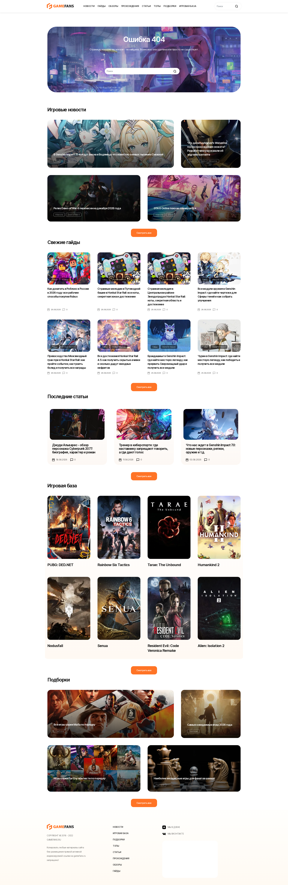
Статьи (146, 6)
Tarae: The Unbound (164, 565)
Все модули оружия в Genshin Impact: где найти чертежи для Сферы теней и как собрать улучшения (217, 294)
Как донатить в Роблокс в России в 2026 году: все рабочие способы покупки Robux (68, 292)
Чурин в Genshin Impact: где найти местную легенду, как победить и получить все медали (219, 359)
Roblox (65, 279)
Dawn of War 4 (74, 215)
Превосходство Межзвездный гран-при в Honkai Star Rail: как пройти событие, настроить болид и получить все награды (67, 361)
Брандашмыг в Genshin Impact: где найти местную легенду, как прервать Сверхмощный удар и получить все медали (168, 361)
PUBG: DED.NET (60, 565)
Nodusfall (55, 646)
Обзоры (113, 6)
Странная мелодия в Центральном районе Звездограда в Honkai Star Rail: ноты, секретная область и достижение (167, 296)
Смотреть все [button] (144, 233)
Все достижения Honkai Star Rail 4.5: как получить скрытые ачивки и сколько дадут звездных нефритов (119, 361)
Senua (103, 646)
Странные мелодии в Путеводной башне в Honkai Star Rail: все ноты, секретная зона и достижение (119, 292)
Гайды (102, 6)
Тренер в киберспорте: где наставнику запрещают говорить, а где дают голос (143, 448)
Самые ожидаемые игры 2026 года (209, 724)
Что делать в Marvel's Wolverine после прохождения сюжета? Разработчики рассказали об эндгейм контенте (207, 148)
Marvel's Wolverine (209, 161)
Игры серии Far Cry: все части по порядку (79, 778)
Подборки (170, 6)
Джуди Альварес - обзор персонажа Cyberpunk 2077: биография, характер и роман (73, 448)
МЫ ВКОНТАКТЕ (175, 833)
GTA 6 (170, 215)
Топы (157, 6)
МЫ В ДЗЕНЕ (173, 827)
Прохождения (130, 6)
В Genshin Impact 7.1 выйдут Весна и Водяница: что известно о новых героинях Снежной (108, 154)
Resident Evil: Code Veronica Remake (163, 648)
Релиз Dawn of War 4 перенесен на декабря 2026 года (87, 208)
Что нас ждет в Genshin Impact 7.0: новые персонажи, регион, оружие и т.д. (211, 448)
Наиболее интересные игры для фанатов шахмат (184, 778)
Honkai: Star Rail (118, 279)
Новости (89, 6)
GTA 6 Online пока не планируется (175, 208)
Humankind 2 (208, 565)
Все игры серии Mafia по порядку (74, 724)
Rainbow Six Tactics (114, 565)
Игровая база (187, 6)
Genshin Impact (74, 161)
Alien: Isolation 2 (211, 646)
